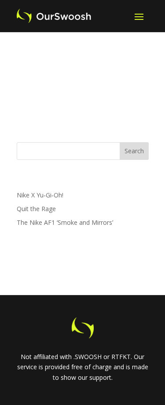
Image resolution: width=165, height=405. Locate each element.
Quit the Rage (36, 208)
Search (134, 151)
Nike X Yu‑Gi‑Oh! (40, 195)
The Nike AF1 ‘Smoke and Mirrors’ (65, 222)
